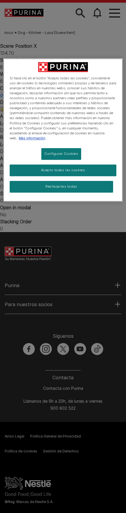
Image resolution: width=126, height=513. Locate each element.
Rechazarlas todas (61, 186)
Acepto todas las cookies (63, 170)
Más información (32, 138)
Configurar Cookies (61, 154)
